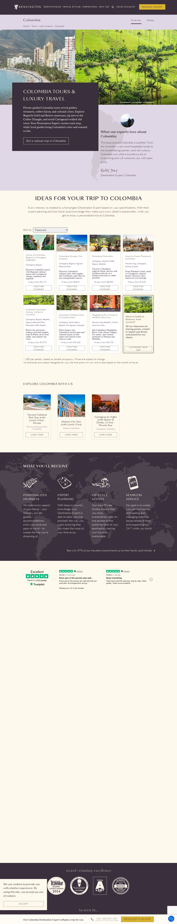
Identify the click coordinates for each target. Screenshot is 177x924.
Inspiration (89, 7)
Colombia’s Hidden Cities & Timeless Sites (71, 316)
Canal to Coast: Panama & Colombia (138, 257)
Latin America (45, 26)
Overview (136, 20)
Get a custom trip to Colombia (46, 141)
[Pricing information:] (48, 280)
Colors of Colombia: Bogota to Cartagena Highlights (36, 257)
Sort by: (27, 230)
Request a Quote (152, 7)
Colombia (59, 26)
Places (150, 20)
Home (26, 26)
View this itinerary (38, 287)
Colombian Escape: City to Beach (71, 257)
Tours (34, 26)
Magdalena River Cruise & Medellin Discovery (105, 316)
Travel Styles (72, 7)
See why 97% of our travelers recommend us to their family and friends (109, 550)
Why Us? (104, 7)
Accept (23, 903)
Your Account (126, 7)
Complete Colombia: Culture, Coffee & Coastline (36, 312)
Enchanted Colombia (102, 256)
